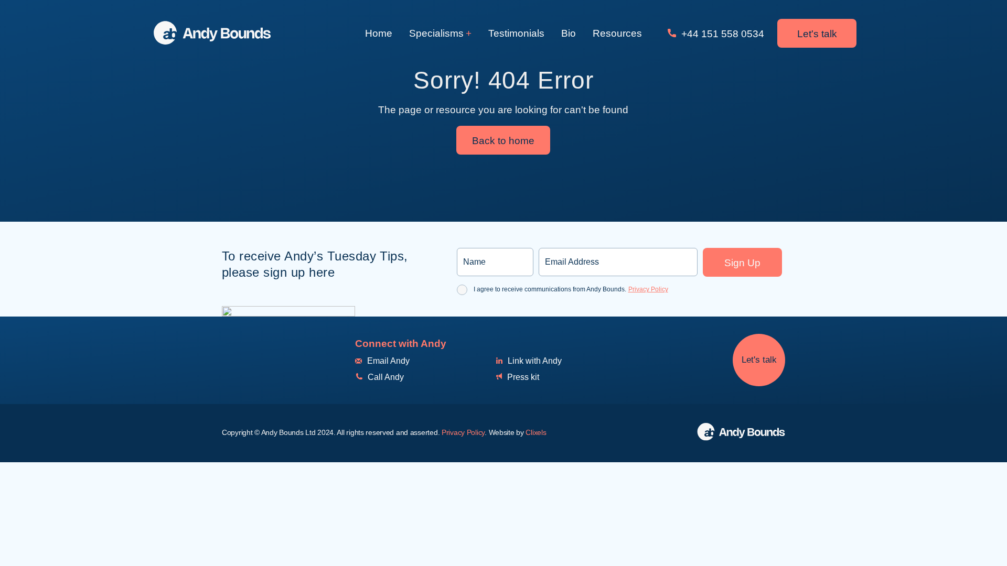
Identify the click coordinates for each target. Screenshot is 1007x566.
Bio (568, 33)
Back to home (503, 140)
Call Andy (385, 377)
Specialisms (436, 33)
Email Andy (387, 360)
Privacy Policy (648, 289)
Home (378, 33)
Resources (617, 33)
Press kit (522, 377)
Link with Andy (534, 360)
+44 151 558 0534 (721, 33)
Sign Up (742, 262)
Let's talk (817, 33)
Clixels (536, 432)
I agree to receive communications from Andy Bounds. (571, 289)
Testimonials (516, 33)
